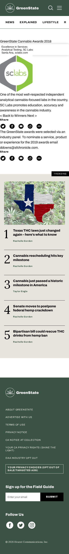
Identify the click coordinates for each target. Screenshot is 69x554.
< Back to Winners (13, 115)
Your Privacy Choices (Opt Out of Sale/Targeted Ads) (33, 469)
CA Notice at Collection (23, 440)
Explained (28, 22)
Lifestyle (51, 22)
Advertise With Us (19, 417)
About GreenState (19, 409)
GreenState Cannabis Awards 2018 (25, 41)
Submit (52, 496)
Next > (32, 115)
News (10, 22)
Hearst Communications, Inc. (31, 542)
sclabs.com (21, 52)
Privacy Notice (16, 432)
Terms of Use (15, 424)
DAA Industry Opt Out (22, 458)
